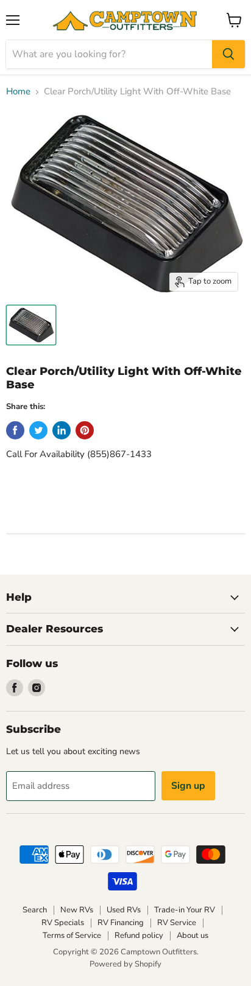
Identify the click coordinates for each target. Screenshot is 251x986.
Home (18, 91)
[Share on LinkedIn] (61, 430)
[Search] (228, 54)
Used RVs (124, 909)
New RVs (76, 909)
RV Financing (120, 922)
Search (35, 909)
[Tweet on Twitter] (38, 430)
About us (192, 935)
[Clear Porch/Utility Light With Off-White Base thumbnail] (31, 325)
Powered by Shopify (125, 964)
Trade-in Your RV (184, 909)
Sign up (188, 785)
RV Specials (62, 922)
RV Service (176, 922)
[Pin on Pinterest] (85, 430)
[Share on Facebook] (15, 430)
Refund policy (139, 935)
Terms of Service (72, 935)
